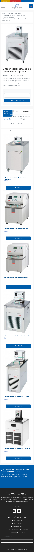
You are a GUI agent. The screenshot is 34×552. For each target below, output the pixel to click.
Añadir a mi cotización (17, 100)
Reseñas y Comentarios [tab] (7, 119)
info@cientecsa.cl (18, 526)
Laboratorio (18, 13)
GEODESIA (5, 1)
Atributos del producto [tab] (7, 112)
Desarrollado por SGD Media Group (17, 549)
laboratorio (15, 1)
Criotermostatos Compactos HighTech (16, 228)
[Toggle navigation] (3, 6)
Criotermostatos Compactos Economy (16, 277)
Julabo (6, 75)
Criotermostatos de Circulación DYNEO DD (17, 448)
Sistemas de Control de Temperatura (15, 15)
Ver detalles (18, 187)
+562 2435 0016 (17, 523)
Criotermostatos (9, 17)
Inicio (3, 13)
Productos (10, 13)
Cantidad (7, 92)
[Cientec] (17, 6)
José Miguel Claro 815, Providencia (18, 529)
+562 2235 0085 (17, 520)
